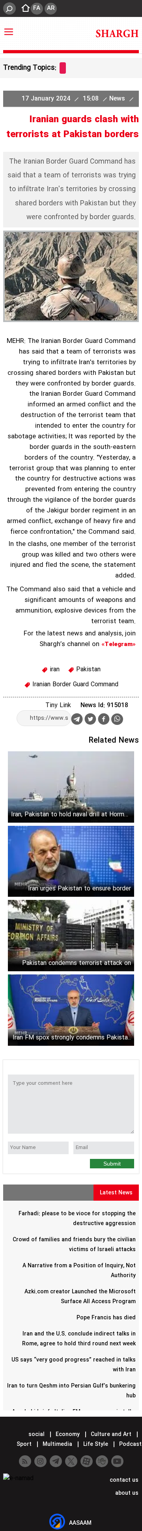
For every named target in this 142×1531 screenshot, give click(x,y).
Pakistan (87, 669)
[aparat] (86, 1461)
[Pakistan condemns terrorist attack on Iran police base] (71, 935)
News (118, 99)
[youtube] (117, 1461)
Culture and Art (111, 1434)
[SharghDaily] (117, 33)
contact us (123, 1480)
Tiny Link (58, 705)
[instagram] (40, 1461)
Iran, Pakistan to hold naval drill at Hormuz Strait (71, 815)
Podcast (130, 1444)
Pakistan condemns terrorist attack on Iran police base (76, 963)
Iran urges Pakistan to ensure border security (79, 889)
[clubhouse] (102, 1461)
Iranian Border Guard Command (74, 684)
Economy (67, 1434)
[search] (9, 8)
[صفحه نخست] (23, 9)
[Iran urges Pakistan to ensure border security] (71, 861)
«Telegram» (118, 644)
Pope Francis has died (106, 1317)
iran (54, 669)
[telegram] (77, 720)
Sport (24, 1444)
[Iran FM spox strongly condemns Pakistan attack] (71, 1010)
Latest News (116, 1192)
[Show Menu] (8, 28)
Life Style (96, 1444)
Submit (112, 1163)
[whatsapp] (117, 719)
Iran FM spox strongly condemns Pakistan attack (72, 1038)
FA (36, 8)
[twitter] (90, 720)
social (36, 1434)
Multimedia (57, 1444)
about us (126, 1493)
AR (50, 8)
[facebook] (104, 720)
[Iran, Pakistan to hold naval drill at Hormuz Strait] (71, 787)
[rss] (25, 1461)
